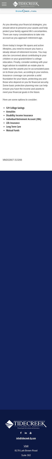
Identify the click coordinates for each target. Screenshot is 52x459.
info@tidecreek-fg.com (26, 438)
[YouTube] (30, 433)
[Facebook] (21, 433)
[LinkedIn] (26, 433)
